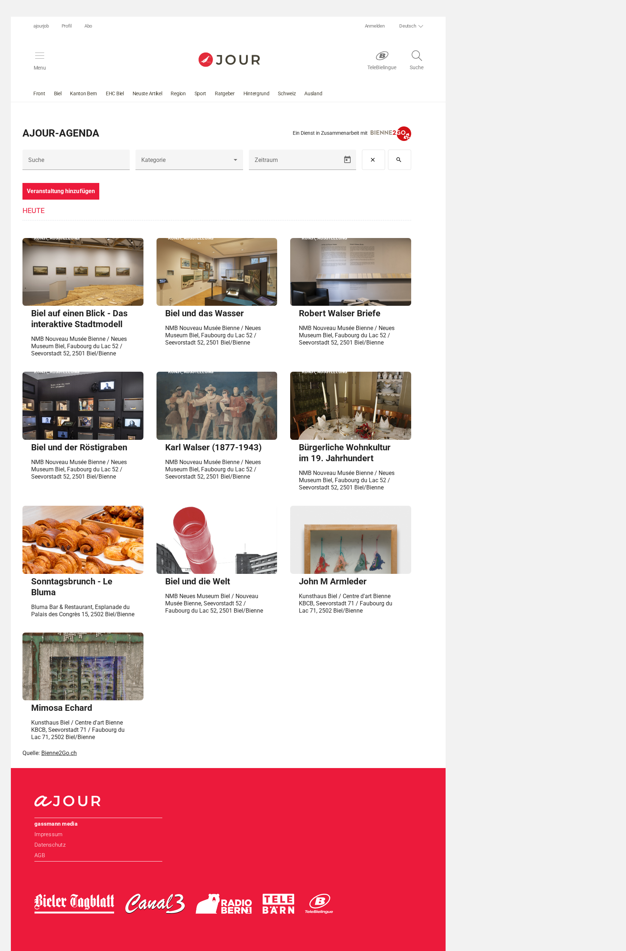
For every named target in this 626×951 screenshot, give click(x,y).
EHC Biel (115, 93)
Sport (200, 93)
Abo (88, 26)
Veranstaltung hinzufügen (61, 191)
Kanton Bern (83, 93)
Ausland (313, 93)
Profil (67, 26)
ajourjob (41, 26)
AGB (39, 855)
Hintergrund (256, 93)
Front (39, 93)
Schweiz (287, 93)
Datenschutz (50, 845)
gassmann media (56, 824)
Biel (58, 93)
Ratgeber (225, 93)
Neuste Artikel (147, 93)
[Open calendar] (347, 159)
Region (178, 93)
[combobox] (189, 162)
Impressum (48, 834)
